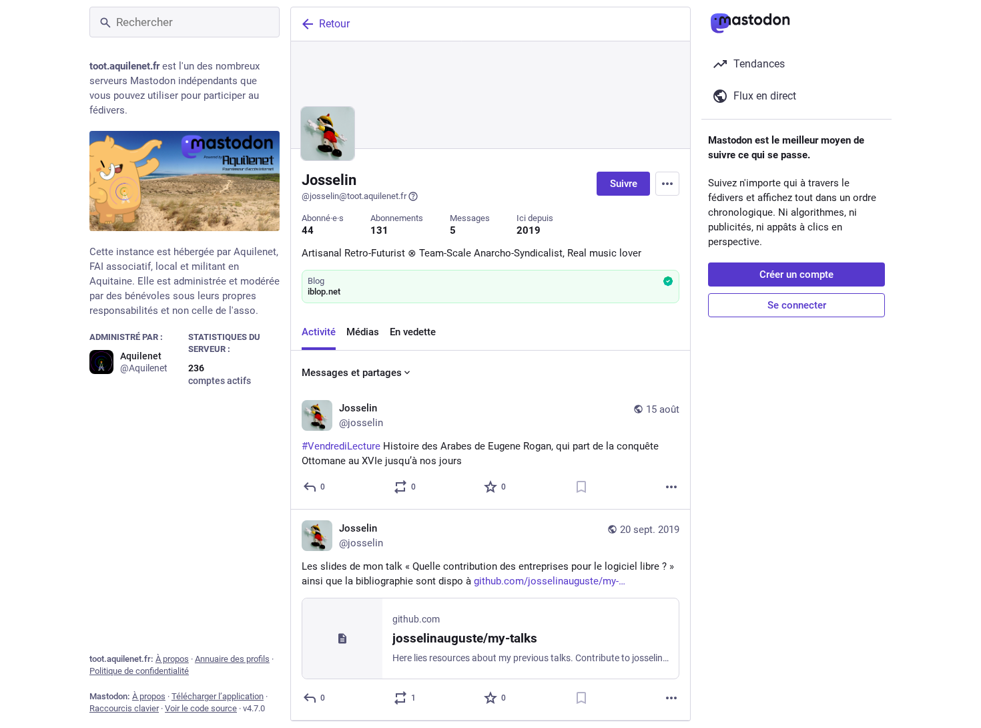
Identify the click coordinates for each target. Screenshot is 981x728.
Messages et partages (352, 373)
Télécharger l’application (218, 696)
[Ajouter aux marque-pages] (581, 487)
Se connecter (796, 305)
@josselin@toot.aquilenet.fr (354, 196)
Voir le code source (201, 708)
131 (379, 230)
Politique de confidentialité (139, 671)
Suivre (623, 184)
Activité (319, 332)
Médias (362, 332)
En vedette (413, 332)
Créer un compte (796, 274)
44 (308, 230)
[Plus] (671, 487)
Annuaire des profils (232, 659)
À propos (172, 659)
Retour (334, 23)
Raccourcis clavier (124, 708)
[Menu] (667, 184)
